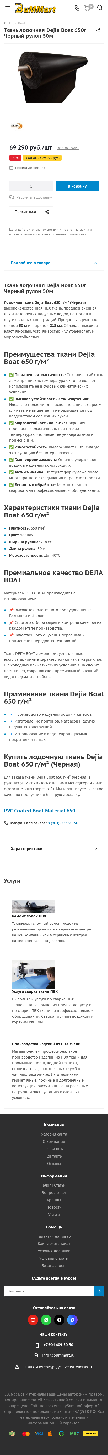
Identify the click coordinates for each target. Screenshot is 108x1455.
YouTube (33, 1320)
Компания (54, 1124)
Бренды (54, 1200)
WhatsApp (46, 1320)
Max (72, 1320)
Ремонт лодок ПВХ (29, 916)
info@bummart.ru (58, 1355)
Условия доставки (54, 1251)
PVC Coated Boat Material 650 (39, 810)
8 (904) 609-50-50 (63, 822)
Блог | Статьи (54, 1185)
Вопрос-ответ (54, 1192)
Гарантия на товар (54, 1236)
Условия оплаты (54, 1258)
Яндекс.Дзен (59, 1320)
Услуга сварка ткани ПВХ (35, 991)
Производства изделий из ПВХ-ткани (46, 1043)
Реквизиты (54, 1149)
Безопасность (54, 1265)
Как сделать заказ (54, 1243)
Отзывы (54, 1163)
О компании (54, 1141)
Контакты (54, 1156)
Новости (54, 1207)
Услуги (54, 1214)
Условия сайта (54, 1134)
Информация (54, 1175)
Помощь (54, 1227)
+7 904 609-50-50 (58, 1344)
